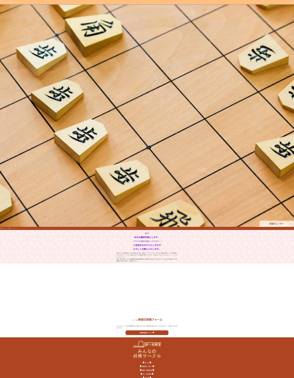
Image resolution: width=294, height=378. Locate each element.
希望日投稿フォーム (146, 333)
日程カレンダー (147, 366)
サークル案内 (147, 374)
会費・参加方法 (147, 370)
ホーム (147, 363)
